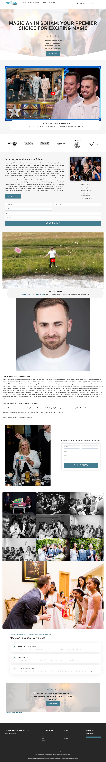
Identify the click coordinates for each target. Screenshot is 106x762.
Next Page (19, 713)
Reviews (43, 738)
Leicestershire (40, 754)
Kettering (36, 754)
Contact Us (43, 740)
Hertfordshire (57, 752)
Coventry (48, 752)
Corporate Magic (66, 733)
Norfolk (58, 754)
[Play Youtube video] (53, 93)
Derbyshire (51, 752)
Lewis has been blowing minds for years (33, 295)
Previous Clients (44, 736)
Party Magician (66, 736)
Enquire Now (94, 3)
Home (43, 733)
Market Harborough (49, 754)
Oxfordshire (69, 754)
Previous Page (10, 713)
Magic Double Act (66, 738)
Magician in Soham (21, 638)
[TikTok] (78, 3)
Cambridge (58, 751)
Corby (61, 751)
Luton (45, 754)
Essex (54, 752)
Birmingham (52, 751)
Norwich (66, 754)
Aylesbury (45, 751)
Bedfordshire (49, 751)
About (24, 3)
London (43, 754)
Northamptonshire (62, 754)
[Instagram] (81, 3)
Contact (52, 3)
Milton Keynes (54, 754)
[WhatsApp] (84, 3)
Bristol (56, 751)
